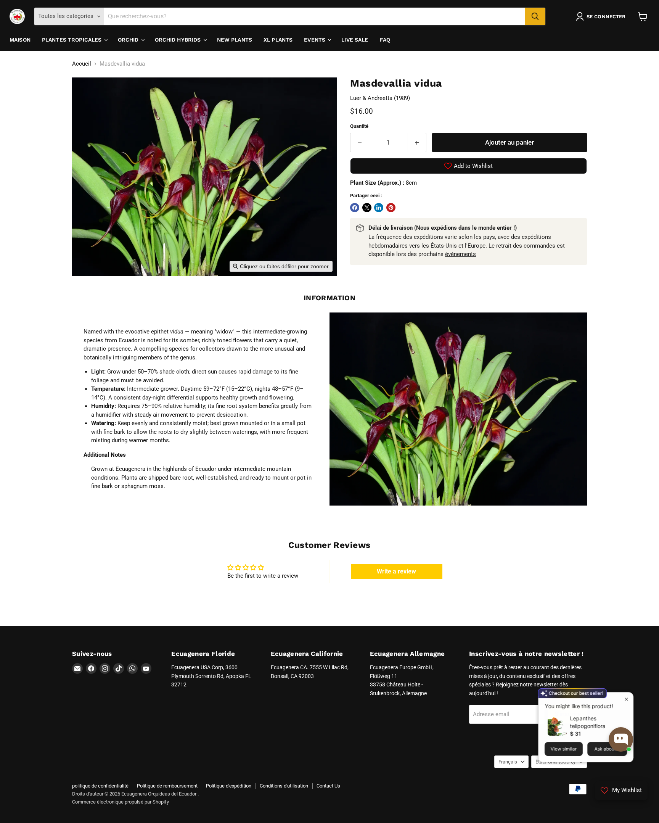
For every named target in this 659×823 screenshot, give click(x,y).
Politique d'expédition (228, 786)
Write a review (396, 571)
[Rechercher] (535, 16)
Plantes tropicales (72, 40)
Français (507, 762)
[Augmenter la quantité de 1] (417, 142)
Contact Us (328, 786)
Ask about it (607, 748)
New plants (234, 40)
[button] (602, 16)
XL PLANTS (278, 40)
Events (315, 40)
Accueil (81, 64)
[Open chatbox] (621, 739)
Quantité (359, 126)
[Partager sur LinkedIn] (378, 207)
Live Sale (354, 40)
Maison (20, 40)
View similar (563, 748)
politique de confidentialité (100, 786)
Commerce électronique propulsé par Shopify (120, 802)
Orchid (129, 40)
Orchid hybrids (179, 40)
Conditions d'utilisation (284, 786)
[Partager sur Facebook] (354, 207)
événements (460, 254)
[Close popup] (626, 698)
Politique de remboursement (167, 786)
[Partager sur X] (366, 207)
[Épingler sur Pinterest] (390, 207)
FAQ (385, 40)
